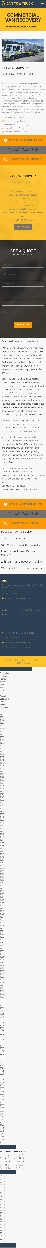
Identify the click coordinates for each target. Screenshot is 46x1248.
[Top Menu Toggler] (42, 4)
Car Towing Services (33, 610)
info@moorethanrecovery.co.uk (18, 598)
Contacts (8, 615)
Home (8, 27)
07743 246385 (20, 486)
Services (14, 27)
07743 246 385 (23, 150)
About (6, 610)
